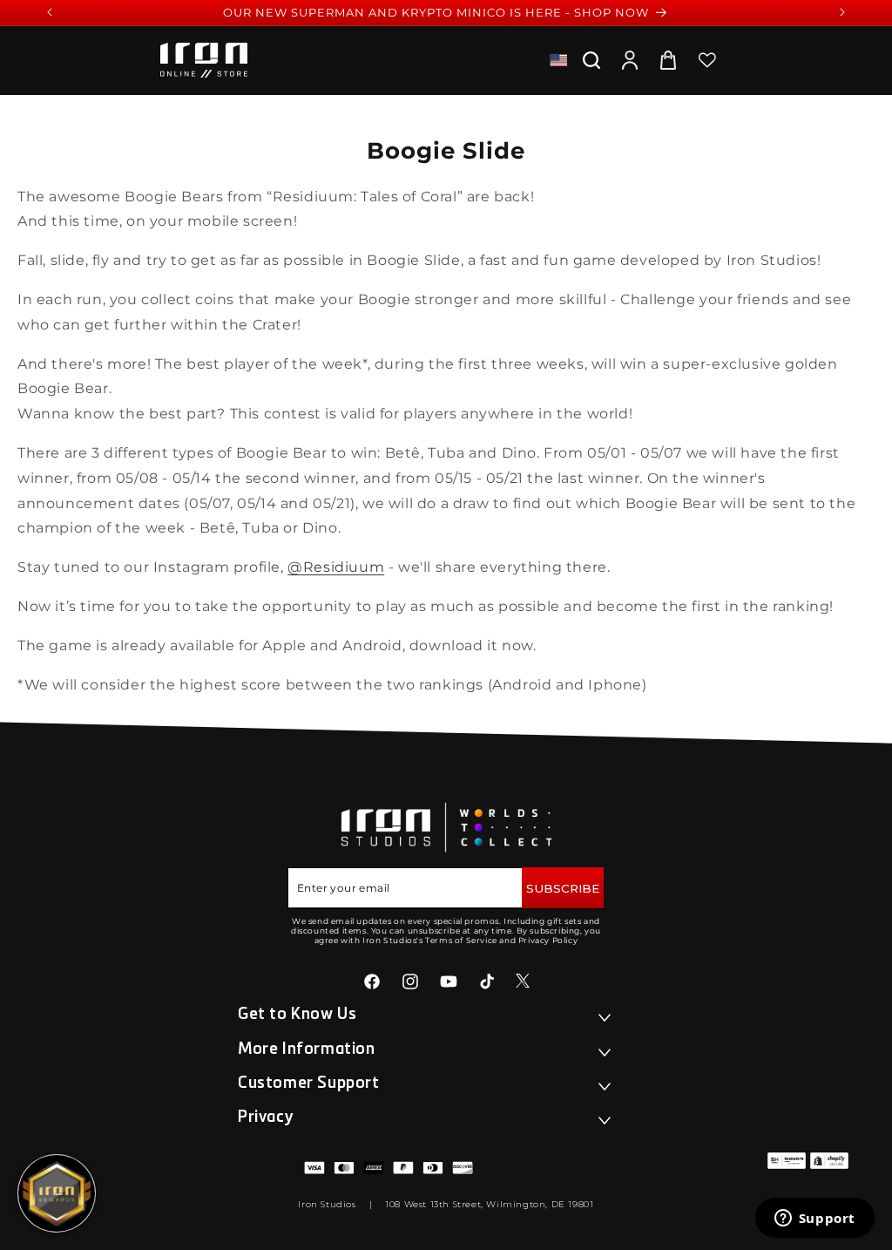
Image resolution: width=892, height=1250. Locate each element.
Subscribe (562, 888)
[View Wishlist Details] (707, 60)
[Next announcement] (842, 12)
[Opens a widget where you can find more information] (814, 1219)
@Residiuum (335, 567)
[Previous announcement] (49, 12)
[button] (591, 60)
